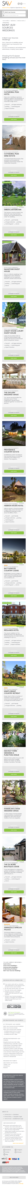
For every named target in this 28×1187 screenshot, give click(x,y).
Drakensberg (6, 22)
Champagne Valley (16, 1045)
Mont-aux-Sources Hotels (10, 1028)
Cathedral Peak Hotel (11, 93)
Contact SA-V (7, 1114)
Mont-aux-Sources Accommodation (13, 1026)
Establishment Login (18, 1118)
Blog (7, 1154)
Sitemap (21, 1183)
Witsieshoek (12, 1056)
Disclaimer (16, 1114)
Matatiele (16, 1050)
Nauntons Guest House (12, 270)
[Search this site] (19, 4)
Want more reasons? (18, 1143)
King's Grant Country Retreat (12, 692)
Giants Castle (13, 1048)
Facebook (8, 1150)
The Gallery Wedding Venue (11, 393)
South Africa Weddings (10, 965)
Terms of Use (7, 1118)
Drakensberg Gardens (9, 1047)
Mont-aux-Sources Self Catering (12, 1029)
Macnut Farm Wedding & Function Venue (11, 753)
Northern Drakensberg (13, 1052)
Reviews (5, 1067)
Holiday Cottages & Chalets (12, 1032)
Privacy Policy (7, 1116)
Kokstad (11, 1050)
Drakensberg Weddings (10, 969)
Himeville (20, 1048)
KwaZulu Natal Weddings (10, 967)
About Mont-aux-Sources (10, 1063)
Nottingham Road (15, 329)
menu (21, 4)
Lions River (15, 504)
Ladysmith (14, 267)
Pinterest (19, 1152)
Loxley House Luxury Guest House (14, 332)
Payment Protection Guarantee (14, 1013)
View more (14, 119)
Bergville (5, 1042)
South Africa (6, 20)
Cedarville (15, 1044)
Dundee (14, 566)
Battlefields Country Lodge (11, 569)
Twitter (7, 1152)
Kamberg (5, 1050)
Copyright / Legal (17, 1116)
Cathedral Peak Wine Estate (11, 155)
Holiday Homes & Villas (11, 1034)
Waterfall (14, 862)
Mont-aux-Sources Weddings (11, 971)
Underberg (12, 1055)
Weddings (13, 20)
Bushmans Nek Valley (14, 1042)
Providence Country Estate (11, 451)
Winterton (6, 1056)
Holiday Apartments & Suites (13, 1031)
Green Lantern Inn (12, 209)
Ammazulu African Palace (13, 928)
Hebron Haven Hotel (13, 505)
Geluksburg (6, 1048)
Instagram (19, 1150)
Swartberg (6, 1055)
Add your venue (14, 1177)
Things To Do (7, 1064)
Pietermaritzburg (16, 628)
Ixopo (13, 689)
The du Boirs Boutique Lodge (11, 865)
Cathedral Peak (16, 90)
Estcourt (18, 1047)
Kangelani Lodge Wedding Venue (12, 809)
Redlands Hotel (11, 630)
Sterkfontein (19, 1053)
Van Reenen (15, 208)
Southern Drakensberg (9, 1053)
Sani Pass (21, 1052)
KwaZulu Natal (21, 20)
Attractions (6, 1066)
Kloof (14, 925)
